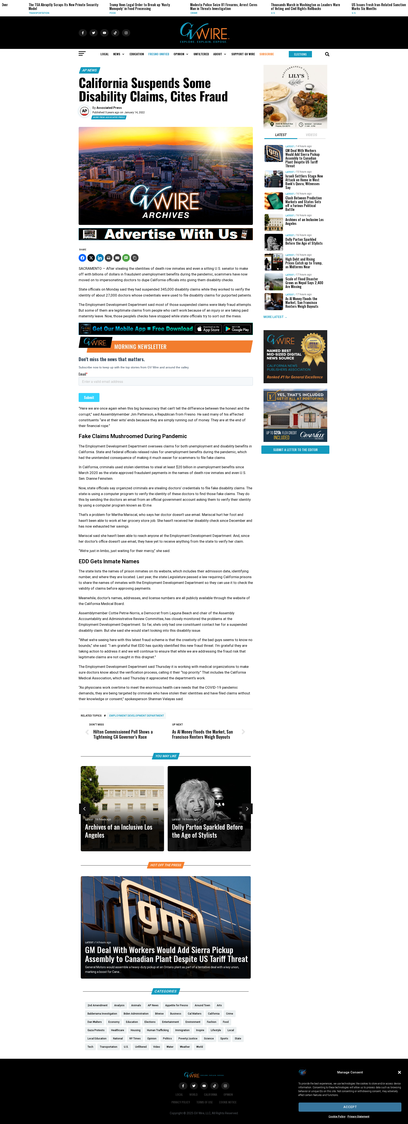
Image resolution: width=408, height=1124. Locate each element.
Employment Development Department (136, 715)
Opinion (228, 1094)
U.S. (251, 13)
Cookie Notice (228, 1102)
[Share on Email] (117, 258)
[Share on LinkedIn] (100, 258)
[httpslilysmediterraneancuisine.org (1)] (295, 127)
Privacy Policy (180, 1102)
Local (179, 1094)
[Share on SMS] (126, 258)
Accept (350, 1107)
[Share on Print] (108, 258)
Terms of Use (204, 1102)
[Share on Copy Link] (135, 258)
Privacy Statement (358, 1116)
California (210, 1094)
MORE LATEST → (275, 317)
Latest (89, 819)
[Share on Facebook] (82, 258)
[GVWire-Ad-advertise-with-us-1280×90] (166, 239)
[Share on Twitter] (91, 258)
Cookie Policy (337, 1116)
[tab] (281, 135)
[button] (399, 1072)
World (193, 1094)
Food (90, 13)
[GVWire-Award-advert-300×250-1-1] (295, 382)
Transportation (16, 13)
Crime (171, 13)
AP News (90, 70)
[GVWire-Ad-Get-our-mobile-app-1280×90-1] (166, 334)
